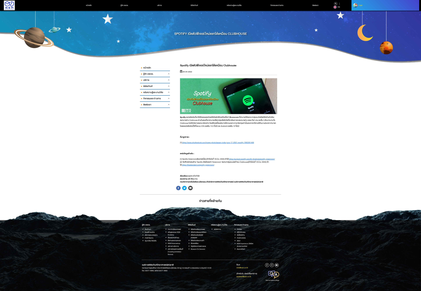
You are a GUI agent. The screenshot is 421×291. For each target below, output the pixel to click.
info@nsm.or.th (242, 267)
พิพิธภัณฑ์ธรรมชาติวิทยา (198, 232)
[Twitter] (184, 187)
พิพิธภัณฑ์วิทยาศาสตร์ (198, 229)
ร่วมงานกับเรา (241, 249)
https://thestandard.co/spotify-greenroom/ (198, 164)
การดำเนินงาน (149, 238)
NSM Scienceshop (174, 243)
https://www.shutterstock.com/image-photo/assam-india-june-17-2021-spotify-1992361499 (218, 142)
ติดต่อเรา (315, 5)
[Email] (190, 187)
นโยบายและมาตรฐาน (151, 235)
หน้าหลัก (89, 5)
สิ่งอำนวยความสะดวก (174, 240)
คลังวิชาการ (217, 229)
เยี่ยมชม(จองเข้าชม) (173, 237)
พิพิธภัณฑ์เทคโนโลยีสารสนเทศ (197, 236)
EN (338, 7)
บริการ (159, 5)
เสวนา (238, 240)
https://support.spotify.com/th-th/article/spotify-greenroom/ (252, 159)
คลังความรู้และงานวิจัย (234, 5)
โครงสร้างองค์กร (150, 232)
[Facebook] (178, 187)
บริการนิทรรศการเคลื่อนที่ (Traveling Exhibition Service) (175, 252)
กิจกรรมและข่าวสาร (276, 5)
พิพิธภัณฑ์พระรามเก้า (197, 240)
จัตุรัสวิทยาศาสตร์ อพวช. (198, 246)
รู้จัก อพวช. (124, 5)
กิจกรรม (239, 229)
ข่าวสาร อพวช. (241, 238)
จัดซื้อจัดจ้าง (241, 235)
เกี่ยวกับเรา (148, 229)
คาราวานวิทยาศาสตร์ (174, 229)
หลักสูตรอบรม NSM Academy (174, 233)
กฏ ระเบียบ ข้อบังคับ (150, 240)
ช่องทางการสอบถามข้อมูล (272, 280)
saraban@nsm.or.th (243, 276)
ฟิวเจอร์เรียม (194, 243)
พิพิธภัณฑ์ (194, 5)
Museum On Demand (198, 249)
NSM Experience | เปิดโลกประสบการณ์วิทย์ (245, 245)
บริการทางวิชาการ (173, 246)
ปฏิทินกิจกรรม (241, 232)
